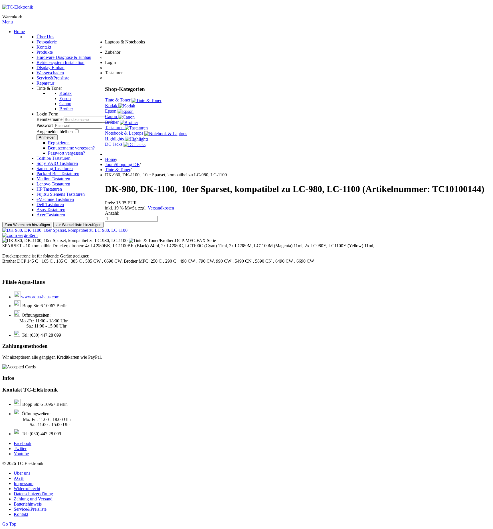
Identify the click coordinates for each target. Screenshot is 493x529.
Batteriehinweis (28, 504)
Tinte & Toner (118, 99)
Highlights (115, 138)
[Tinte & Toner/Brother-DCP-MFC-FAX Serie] (172, 240)
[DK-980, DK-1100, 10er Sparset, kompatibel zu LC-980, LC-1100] (65, 240)
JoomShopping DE (122, 164)
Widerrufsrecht (27, 488)
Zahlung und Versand (33, 498)
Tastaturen (115, 127)
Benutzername (49, 119)
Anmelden (47, 137)
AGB (19, 478)
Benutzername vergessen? (71, 147)
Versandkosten (161, 207)
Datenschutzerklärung (33, 493)
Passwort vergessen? (66, 153)
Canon (111, 116)
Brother (112, 122)
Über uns (22, 473)
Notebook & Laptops (124, 133)
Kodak (111, 105)
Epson (111, 111)
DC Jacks (114, 144)
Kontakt (21, 514)
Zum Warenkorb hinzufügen (27, 225)
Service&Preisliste (30, 509)
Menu (7, 21)
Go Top (9, 524)
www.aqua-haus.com (40, 296)
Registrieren (59, 142)
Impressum (23, 483)
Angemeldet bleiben (55, 131)
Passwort (45, 125)
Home (110, 159)
